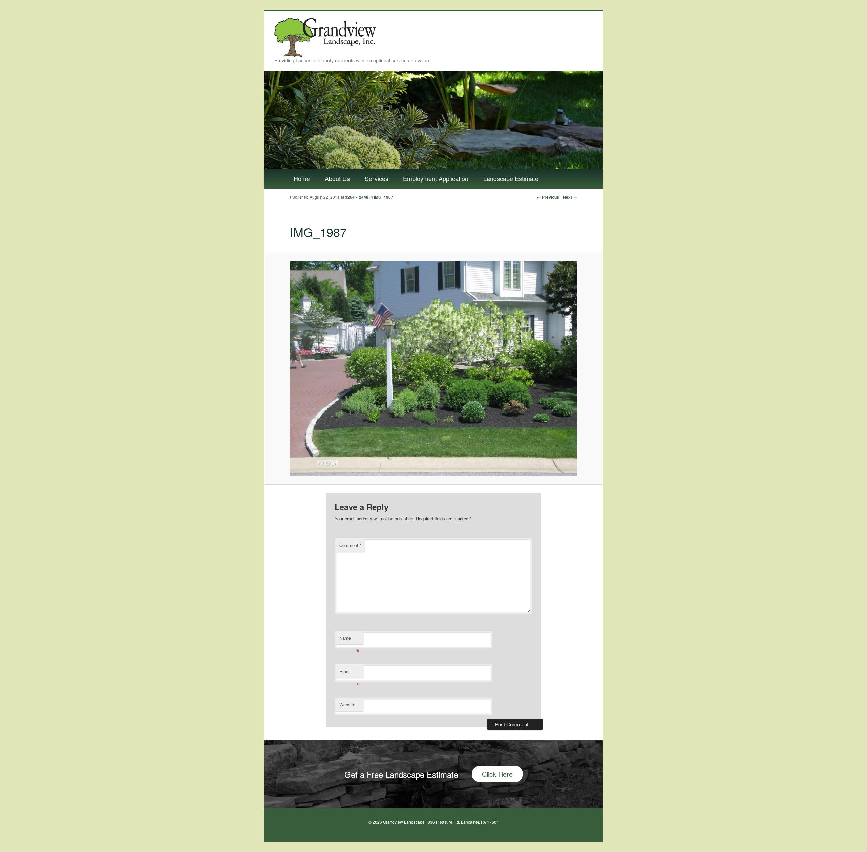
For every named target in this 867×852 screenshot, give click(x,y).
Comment (350, 545)
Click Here (497, 774)
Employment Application (435, 178)
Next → (570, 197)
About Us (337, 178)
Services (376, 178)
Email (349, 673)
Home (302, 178)
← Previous (548, 197)
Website (347, 704)
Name (349, 639)
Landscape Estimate (510, 178)
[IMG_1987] (433, 368)
